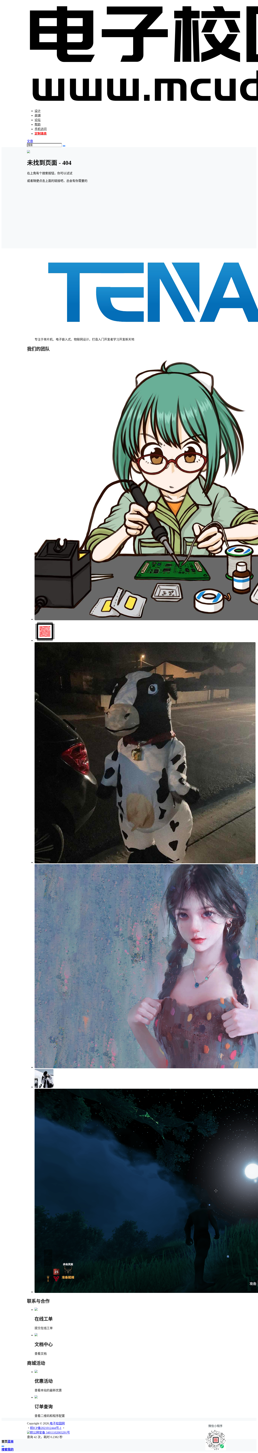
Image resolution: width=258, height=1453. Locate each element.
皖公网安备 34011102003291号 (50, 1432)
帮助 (38, 124)
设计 (38, 110)
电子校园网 (57, 1423)
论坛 (38, 120)
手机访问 (41, 129)
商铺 (38, 115)
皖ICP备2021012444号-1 (45, 1428)
